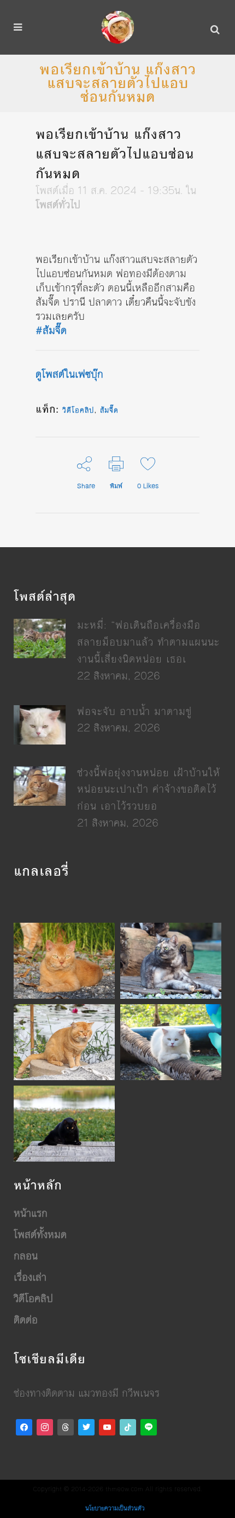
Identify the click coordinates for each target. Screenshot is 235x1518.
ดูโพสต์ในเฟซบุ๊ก (69, 374)
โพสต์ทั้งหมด (40, 1235)
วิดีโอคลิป (78, 410)
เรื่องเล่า (30, 1277)
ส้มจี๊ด (109, 410)
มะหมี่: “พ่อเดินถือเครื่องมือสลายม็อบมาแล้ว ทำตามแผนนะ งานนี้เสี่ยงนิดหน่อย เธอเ (148, 642)
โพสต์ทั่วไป (58, 205)
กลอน (26, 1256)
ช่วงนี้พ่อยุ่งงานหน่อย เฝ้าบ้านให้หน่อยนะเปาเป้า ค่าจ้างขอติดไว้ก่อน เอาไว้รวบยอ (148, 789)
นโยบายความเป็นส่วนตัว (115, 1508)
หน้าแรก (31, 1214)
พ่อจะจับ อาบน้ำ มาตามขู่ (134, 711)
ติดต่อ (26, 1320)
